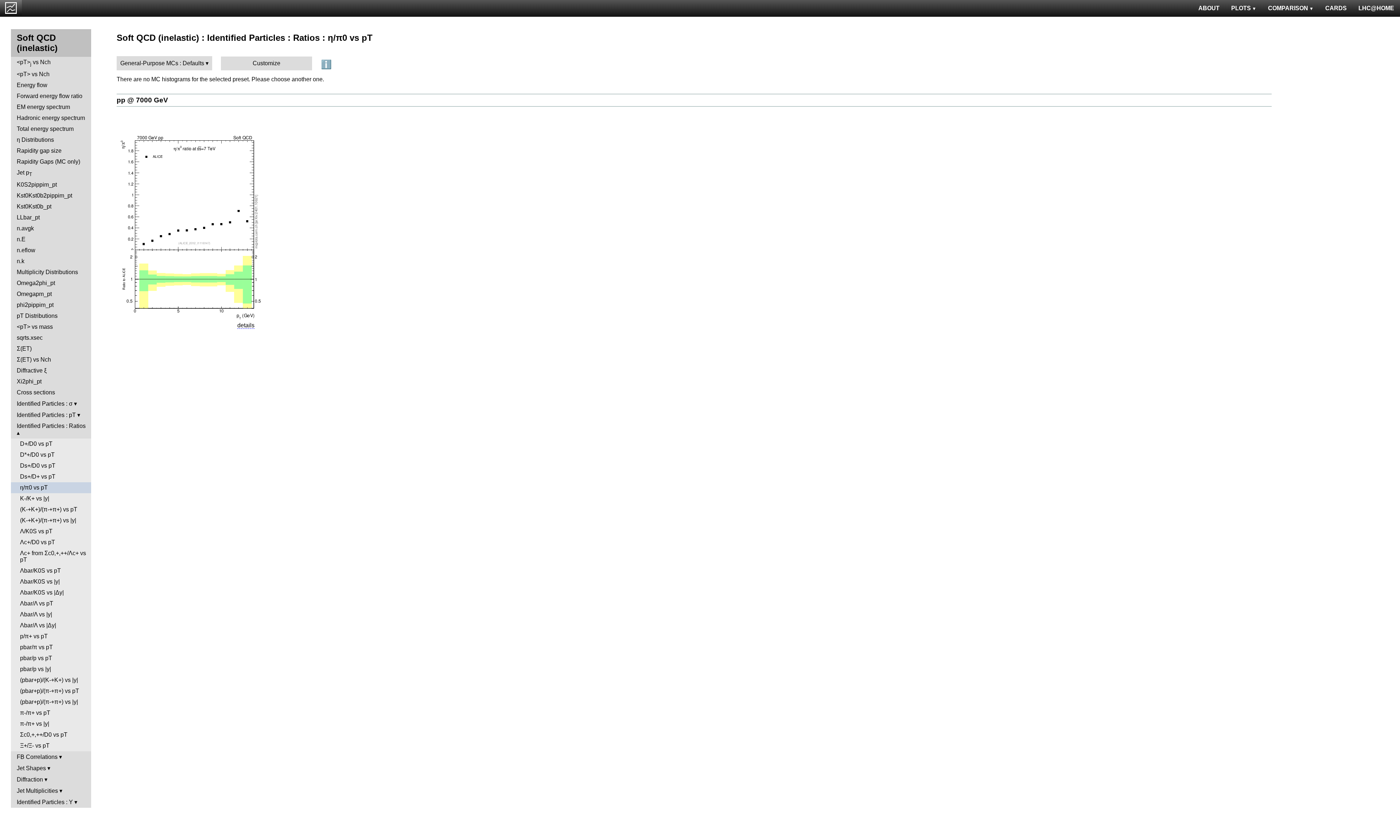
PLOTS (1241, 8)
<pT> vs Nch (34, 63)
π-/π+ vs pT (35, 713)
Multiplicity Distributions (47, 272)
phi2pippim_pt (35, 305)
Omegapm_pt (34, 294)
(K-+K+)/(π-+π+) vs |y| (48, 520)
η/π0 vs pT (34, 487)
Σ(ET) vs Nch (34, 359)
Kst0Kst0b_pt (34, 206)
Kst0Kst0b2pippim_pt (44, 195)
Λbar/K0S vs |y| (40, 581)
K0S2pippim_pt (37, 185)
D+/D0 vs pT (36, 444)
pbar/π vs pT (36, 647)
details (245, 325)
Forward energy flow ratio (49, 96)
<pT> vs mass (35, 327)
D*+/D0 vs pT (37, 455)
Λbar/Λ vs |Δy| (38, 625)
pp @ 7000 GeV (142, 100)
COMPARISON (1288, 8)
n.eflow (26, 250)
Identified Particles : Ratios (51, 426)
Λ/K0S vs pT (36, 531)
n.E (21, 239)
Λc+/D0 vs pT (37, 542)
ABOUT (1209, 8)
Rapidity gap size (39, 151)
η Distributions (35, 140)
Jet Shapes (31, 768)
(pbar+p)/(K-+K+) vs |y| (49, 680)
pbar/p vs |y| (35, 669)
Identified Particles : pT (46, 415)
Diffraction (30, 779)
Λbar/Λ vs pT (36, 603)
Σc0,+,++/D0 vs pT (43, 735)
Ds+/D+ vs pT (37, 477)
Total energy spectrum (45, 129)
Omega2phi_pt (36, 283)
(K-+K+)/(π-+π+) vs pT (48, 509)
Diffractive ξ (32, 370)
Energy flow (32, 85)
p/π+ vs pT (34, 636)
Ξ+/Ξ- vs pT (35, 746)
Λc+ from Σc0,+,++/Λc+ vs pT (53, 556)
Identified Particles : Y (45, 802)
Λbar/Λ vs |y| (36, 614)
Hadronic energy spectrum (51, 118)
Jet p (24, 173)
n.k (20, 261)
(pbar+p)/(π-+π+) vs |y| (49, 702)
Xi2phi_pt (29, 381)
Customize (266, 63)
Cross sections (36, 392)
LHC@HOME (1376, 8)
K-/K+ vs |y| (34, 498)
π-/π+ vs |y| (34, 724)
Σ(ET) (24, 349)
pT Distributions (37, 316)
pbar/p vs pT (36, 658)
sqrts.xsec (30, 338)
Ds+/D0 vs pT (37, 466)
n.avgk (25, 228)
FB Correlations (37, 757)
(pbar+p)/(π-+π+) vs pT (49, 691)
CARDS (1336, 8)
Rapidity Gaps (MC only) (48, 162)
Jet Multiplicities (37, 791)
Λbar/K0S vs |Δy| (42, 592)
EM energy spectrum (43, 107)
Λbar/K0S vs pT (40, 571)
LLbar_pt (28, 217)
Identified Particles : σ (45, 404)
